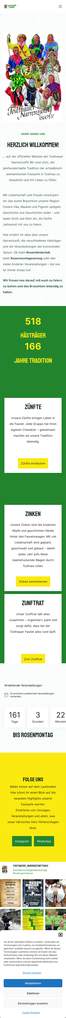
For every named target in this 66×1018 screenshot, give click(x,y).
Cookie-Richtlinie (31, 1012)
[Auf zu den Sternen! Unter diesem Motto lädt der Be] (33, 893)
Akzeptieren (33, 983)
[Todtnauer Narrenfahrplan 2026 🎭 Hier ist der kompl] (33, 923)
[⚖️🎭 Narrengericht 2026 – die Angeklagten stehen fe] (10, 893)
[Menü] (60, 6)
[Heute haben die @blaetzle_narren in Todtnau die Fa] (10, 923)
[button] (60, 935)
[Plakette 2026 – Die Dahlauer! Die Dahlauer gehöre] (55, 893)
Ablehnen (33, 993)
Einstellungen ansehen (33, 1003)
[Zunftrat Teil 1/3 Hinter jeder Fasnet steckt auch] (55, 923)
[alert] (33, 695)
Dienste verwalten (32, 972)
